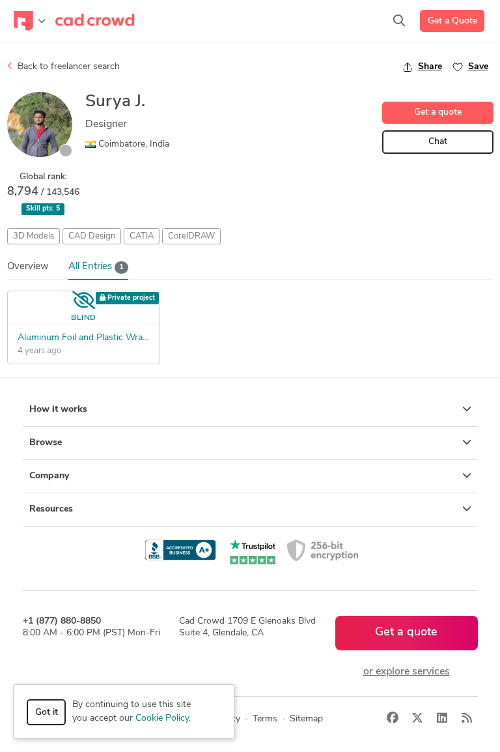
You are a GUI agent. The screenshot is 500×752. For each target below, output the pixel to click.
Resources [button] (51, 509)
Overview (28, 267)
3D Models (33, 236)
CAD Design (91, 236)
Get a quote (438, 112)
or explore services (406, 672)
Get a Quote (452, 21)
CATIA (142, 236)
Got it (46, 712)
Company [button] (49, 476)
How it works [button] (58, 409)
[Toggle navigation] (29, 21)
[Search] (399, 21)
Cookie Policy (162, 718)
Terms (265, 719)
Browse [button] (45, 443)
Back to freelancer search (67, 67)
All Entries (96, 267)
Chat (437, 142)
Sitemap (306, 719)
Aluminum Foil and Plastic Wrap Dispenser (104, 338)
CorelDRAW (191, 236)
